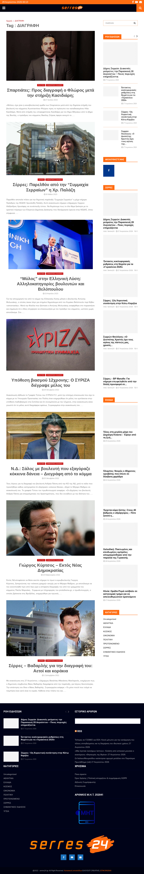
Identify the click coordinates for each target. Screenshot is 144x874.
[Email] (80, 857)
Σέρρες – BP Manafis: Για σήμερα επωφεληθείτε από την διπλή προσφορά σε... (120, 381)
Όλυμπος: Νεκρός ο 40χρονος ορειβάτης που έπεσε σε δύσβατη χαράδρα (119, 474)
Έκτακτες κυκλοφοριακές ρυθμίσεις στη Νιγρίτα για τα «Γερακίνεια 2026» (118, 264)
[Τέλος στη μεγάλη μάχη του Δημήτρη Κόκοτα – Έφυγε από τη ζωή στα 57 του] (120, 416)
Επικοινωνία (80, 786)
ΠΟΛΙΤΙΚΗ (41, 85)
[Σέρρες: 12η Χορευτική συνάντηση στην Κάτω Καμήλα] (110, 116)
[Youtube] (72, 857)
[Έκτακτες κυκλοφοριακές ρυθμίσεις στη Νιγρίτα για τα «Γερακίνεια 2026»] (110, 91)
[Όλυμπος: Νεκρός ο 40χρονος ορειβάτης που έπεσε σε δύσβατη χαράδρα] (120, 456)
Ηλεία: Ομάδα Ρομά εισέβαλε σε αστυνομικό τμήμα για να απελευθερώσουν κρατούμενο (120, 594)
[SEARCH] (135, 23)
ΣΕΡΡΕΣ (41, 179)
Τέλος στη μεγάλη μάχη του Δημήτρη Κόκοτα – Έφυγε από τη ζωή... (119, 435)
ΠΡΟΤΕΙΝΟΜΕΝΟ (111, 644)
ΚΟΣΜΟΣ (107, 631)
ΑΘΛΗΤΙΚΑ (108, 623)
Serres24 (110, 231)
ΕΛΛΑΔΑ (107, 627)
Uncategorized (109, 619)
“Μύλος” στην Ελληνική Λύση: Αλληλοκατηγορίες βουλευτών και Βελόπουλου (50, 283)
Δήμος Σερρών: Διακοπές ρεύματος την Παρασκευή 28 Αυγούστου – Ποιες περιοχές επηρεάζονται (119, 72)
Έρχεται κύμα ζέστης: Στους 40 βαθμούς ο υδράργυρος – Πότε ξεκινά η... (119, 513)
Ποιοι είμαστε (80, 774)
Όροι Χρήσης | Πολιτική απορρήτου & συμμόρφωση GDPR (101, 778)
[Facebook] (63, 857)
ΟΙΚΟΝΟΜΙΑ (109, 635)
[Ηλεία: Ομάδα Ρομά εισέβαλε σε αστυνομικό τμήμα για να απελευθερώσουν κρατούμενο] (120, 576)
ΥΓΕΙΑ (106, 656)
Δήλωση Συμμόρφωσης (85, 782)
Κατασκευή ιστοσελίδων (73, 871)
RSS (79, 731)
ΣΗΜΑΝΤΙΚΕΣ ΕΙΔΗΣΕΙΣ (55, 85)
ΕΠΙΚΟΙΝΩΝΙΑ (105, 871)
